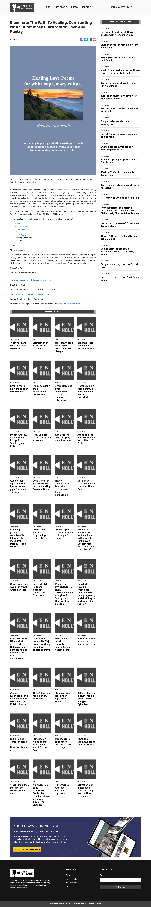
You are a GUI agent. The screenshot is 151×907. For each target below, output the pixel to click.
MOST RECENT (60, 7)
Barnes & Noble (21, 226)
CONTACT (86, 7)
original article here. (71, 304)
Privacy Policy (72, 879)
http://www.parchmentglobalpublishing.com (29, 294)
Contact (69, 886)
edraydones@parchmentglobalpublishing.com (30, 280)
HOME (47, 7)
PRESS (74, 7)
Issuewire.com (61, 190)
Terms (68, 875)
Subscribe (120, 887)
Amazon (18, 224)
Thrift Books (20, 235)
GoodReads (20, 229)
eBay (17, 232)
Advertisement (72, 883)
